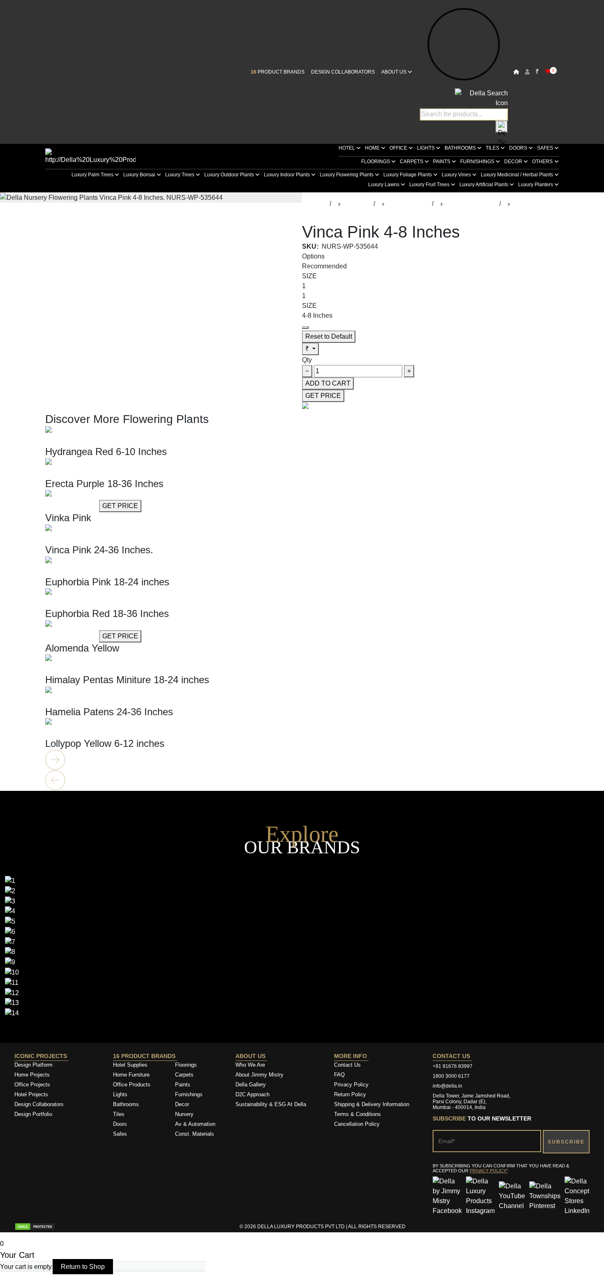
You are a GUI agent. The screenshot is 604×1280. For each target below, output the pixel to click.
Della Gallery (250, 1084)
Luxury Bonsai (140, 175)
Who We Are (250, 1065)
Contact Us (347, 1065)
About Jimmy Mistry (259, 1075)
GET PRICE (323, 395)
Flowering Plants (471, 203)
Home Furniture (131, 1075)
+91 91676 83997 (453, 1066)
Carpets (412, 161)
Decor (513, 161)
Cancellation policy (357, 1124)
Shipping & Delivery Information (371, 1104)
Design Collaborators (343, 72)
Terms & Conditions (357, 1114)
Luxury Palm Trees (93, 175)
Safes (545, 148)
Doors (518, 148)
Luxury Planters (536, 184)
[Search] (502, 126)
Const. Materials (194, 1134)
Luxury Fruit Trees (430, 184)
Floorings (376, 161)
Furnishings (478, 161)
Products (357, 203)
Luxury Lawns (384, 184)
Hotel (347, 148)
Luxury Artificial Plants (484, 184)
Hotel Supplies (130, 1065)
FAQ (339, 1075)
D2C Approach (252, 1094)
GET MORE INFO (71, 440)
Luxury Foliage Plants (408, 175)
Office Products (131, 1084)
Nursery (184, 1114)
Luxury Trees (180, 175)
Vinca (522, 203)
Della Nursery (408, 203)
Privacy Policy (351, 1084)
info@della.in (447, 1086)
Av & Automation (195, 1124)
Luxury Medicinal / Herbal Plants (517, 175)
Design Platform (34, 1065)
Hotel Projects (31, 1094)
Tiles (493, 148)
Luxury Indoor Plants (287, 175)
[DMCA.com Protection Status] (34, 1226)
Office (399, 148)
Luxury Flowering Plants (347, 175)
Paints (442, 161)
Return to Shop (83, 1266)
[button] (302, 760)
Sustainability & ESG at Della (270, 1104)
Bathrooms (461, 148)
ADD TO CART (327, 383)
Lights (426, 148)
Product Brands (277, 72)
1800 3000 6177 (451, 1076)
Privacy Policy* (489, 1170)
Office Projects (32, 1084)
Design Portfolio (33, 1114)
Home (373, 148)
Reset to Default (328, 336)
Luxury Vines (457, 175)
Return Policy (350, 1094)
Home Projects (32, 1075)
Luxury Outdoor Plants (229, 175)
